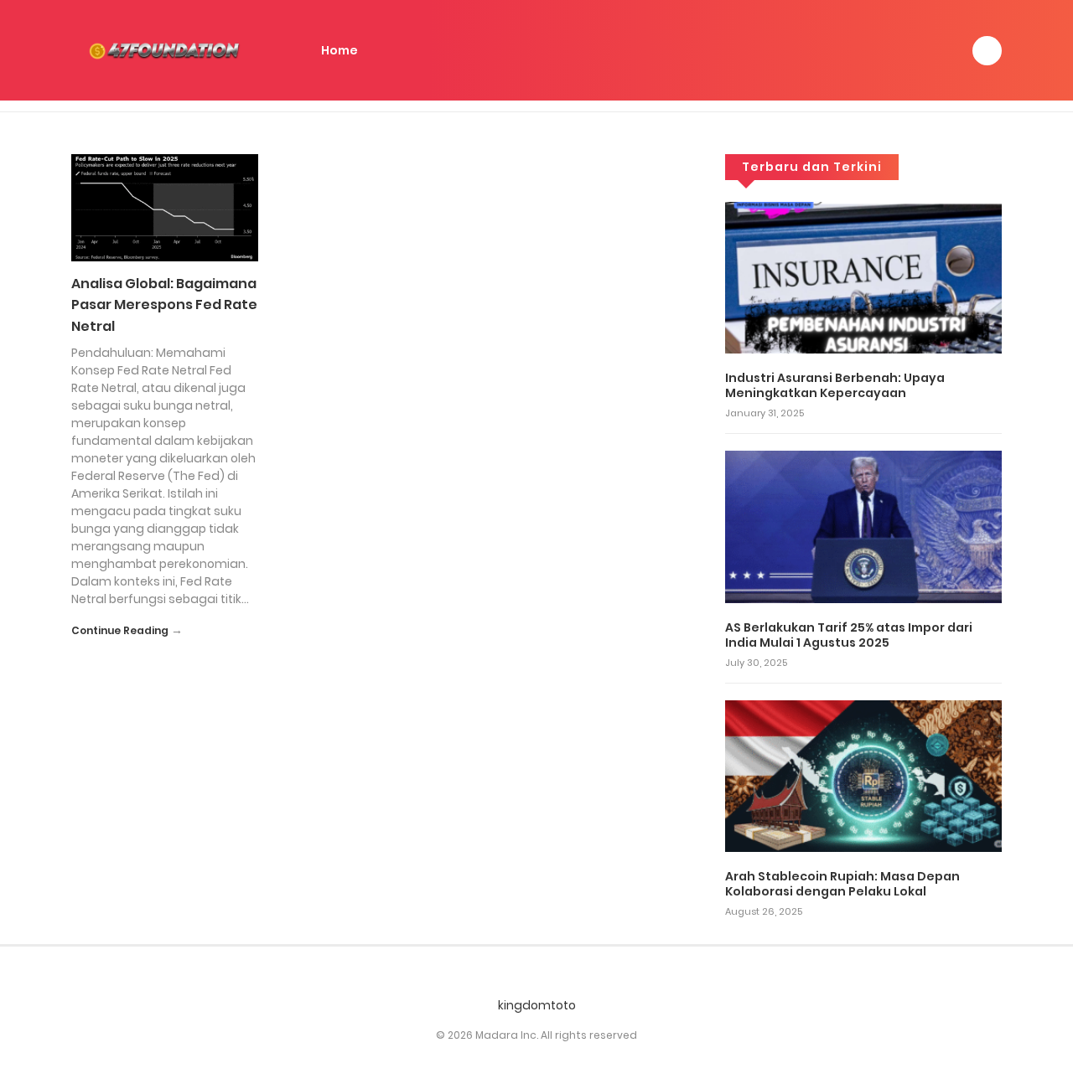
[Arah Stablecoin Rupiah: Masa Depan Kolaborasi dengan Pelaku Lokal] (863, 774)
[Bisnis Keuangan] (167, 49)
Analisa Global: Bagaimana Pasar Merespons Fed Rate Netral (164, 305)
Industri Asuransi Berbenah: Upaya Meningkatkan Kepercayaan (835, 385)
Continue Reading (119, 630)
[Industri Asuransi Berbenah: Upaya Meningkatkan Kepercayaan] (863, 276)
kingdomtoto (537, 1005)
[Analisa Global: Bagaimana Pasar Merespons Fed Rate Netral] (164, 207)
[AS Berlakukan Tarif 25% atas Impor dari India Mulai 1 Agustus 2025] (863, 526)
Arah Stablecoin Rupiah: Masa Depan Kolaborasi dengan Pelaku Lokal (842, 884)
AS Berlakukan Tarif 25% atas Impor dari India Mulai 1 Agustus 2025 (848, 635)
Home (339, 50)
